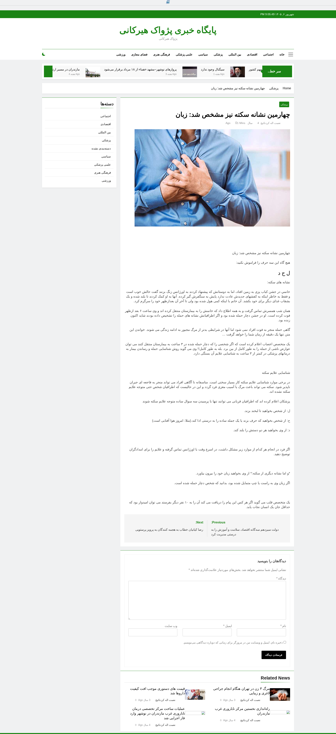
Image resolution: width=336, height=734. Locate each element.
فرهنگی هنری (161, 54)
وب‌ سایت (171, 626)
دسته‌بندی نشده (101, 148)
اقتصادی (252, 54)
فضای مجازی (139, 54)
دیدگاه (281, 578)
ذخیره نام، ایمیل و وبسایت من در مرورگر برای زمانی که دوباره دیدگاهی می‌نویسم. (233, 642)
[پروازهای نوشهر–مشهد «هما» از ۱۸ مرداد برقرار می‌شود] (112, 74)
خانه (281, 54)
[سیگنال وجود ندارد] (209, 74)
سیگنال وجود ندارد (232, 69)
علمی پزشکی (184, 54)
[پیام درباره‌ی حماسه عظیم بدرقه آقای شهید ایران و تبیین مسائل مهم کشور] (257, 74)
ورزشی (120, 54)
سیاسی (203, 54)
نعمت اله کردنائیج (271, 123)
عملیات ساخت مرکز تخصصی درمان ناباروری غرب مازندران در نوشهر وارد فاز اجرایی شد (157, 713)
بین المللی (234, 54)
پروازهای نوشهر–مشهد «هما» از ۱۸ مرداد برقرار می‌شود (160, 69)
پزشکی (218, 54)
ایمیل (227, 626)
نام (283, 626)
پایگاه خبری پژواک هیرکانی (168, 30)
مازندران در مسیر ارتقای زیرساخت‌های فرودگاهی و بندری (62, 69)
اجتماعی (268, 54)
